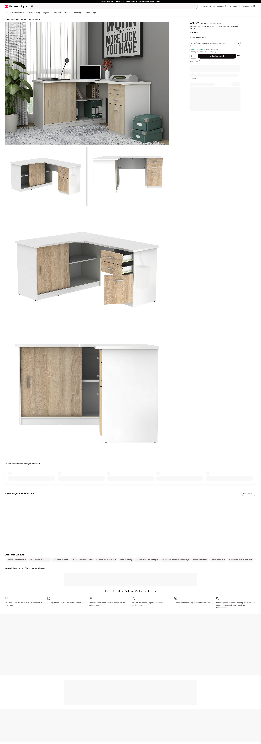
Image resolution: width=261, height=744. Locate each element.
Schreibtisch (36, 19)
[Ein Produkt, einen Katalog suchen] (32, 6)
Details (192, 37)
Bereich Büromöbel (17, 19)
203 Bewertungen (215, 23)
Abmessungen (201, 37)
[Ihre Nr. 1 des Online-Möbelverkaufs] (16, 6)
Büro (8, 19)
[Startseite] (5, 19)
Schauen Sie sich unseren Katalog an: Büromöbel (22, 464)
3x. (197, 61)
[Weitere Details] (199, 61)
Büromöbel (27, 19)
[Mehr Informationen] (215, 52)
